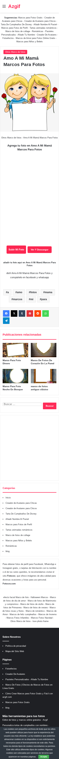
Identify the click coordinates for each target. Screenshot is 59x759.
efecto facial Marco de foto (16, 597)
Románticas (38, 31)
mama (48, 292)
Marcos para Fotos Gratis (30, 17)
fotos (33, 292)
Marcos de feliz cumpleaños (23, 614)
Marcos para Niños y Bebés (29, 41)
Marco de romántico (35, 611)
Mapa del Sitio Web (14, 651)
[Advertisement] (29, 448)
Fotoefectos (8, 38)
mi (31, 299)
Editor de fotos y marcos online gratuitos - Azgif (25, 720)
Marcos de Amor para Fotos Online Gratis (35, 38)
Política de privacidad (15, 646)
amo (19, 292)
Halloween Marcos (39, 597)
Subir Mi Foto (16, 249)
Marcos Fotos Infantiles (18, 618)
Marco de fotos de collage (18, 31)
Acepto (43, 757)
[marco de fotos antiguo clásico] (43, 376)
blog (8, 551)
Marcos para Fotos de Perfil (14, 28)
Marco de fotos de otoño (31, 604)
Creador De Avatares (47, 34)
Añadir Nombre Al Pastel (45, 24)
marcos (17, 299)
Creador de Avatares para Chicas (21, 503)
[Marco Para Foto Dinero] (15, 350)
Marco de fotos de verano (35, 607)
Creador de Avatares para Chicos (40, 21)
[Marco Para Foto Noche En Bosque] (15, 376)
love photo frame (41, 621)
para (44, 299)
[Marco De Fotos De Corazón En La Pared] (43, 350)
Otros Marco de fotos (15, 52)
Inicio (8, 497)
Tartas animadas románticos (43, 28)
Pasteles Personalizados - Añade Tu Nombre (26, 679)
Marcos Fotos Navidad (41, 618)
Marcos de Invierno (47, 614)
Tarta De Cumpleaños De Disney (16, 24)
